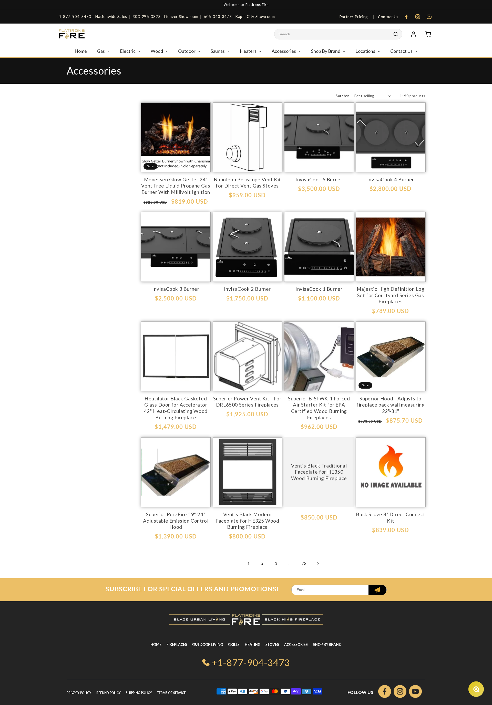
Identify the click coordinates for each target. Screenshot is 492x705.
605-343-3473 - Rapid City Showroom (239, 16)
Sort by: (342, 96)
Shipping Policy (139, 693)
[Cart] (428, 34)
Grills (234, 644)
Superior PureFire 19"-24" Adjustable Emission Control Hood (175, 520)
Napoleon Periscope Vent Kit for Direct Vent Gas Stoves (247, 183)
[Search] (395, 34)
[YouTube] (429, 17)
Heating (252, 644)
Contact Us (387, 16)
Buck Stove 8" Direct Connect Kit (390, 517)
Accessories (296, 644)
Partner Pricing (353, 16)
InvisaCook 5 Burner (318, 179)
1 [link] (248, 563)
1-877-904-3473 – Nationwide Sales (93, 16)
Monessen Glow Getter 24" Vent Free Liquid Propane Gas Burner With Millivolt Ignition (175, 186)
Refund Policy (108, 693)
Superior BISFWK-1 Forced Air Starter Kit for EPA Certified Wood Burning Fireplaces (319, 408)
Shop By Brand (327, 644)
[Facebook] (406, 17)
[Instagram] (418, 17)
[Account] (413, 34)
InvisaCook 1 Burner (318, 289)
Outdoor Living (207, 644)
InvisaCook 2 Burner (247, 289)
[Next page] (317, 563)
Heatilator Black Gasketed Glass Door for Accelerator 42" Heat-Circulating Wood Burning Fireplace (176, 408)
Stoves (272, 644)
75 (304, 563)
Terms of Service (171, 693)
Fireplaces (177, 644)
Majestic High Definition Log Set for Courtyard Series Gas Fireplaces (391, 295)
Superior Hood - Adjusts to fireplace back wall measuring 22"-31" (390, 405)
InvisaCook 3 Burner (175, 289)
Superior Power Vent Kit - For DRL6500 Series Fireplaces (247, 402)
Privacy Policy (79, 693)
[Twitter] (415, 692)
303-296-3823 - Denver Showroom (165, 16)
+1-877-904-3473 (251, 662)
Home (155, 644)
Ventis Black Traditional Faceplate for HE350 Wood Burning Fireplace (319, 472)
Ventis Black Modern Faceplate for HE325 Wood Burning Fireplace (247, 520)
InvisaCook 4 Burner (390, 179)
